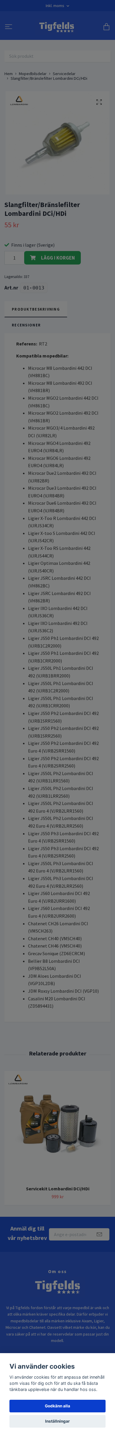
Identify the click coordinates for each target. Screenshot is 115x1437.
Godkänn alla (57, 1406)
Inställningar (57, 1421)
